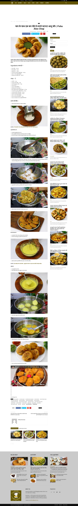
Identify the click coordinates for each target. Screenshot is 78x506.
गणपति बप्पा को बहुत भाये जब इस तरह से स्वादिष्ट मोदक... (61, 475)
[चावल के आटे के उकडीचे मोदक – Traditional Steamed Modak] (58, 461)
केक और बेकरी (52, 156)
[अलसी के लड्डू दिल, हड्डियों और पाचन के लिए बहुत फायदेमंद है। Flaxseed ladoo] (58, 62)
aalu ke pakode (16, 399)
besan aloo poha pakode (29, 400)
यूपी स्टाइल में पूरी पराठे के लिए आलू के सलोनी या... (58, 75)
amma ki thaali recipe (43, 399)
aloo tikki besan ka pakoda (29, 399)
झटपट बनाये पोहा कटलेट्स (29, 404)
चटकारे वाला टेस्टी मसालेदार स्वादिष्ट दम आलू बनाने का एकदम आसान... (57, 229)
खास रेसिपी (19, 2)
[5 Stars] (11, 394)
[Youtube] (66, 0)
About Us (26, 0)
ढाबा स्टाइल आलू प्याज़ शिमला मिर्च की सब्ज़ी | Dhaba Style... (42, 480)
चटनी (33, 2)
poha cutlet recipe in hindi (38, 401)
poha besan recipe (30, 401)
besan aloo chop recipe (14, 400)
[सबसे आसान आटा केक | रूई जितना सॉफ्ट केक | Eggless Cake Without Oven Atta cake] (58, 149)
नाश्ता (25, 2)
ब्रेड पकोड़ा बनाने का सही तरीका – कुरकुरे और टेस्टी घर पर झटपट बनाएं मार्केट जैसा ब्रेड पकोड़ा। (28, 263)
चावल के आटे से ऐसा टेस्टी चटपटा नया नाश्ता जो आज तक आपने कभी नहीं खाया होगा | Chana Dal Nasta (29, 440)
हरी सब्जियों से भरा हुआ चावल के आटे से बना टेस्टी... (58, 184)
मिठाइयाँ (41, 2)
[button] (66, 3)
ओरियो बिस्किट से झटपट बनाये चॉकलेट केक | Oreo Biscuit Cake (22, 475)
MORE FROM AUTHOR (23, 428)
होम (16, 2)
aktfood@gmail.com (34, 500)
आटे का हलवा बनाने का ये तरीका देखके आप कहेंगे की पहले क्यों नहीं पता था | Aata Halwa (19, 414)
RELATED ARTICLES (14, 428)
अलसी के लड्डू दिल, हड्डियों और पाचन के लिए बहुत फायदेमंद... (58, 54)
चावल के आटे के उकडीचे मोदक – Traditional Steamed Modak (58, 468)
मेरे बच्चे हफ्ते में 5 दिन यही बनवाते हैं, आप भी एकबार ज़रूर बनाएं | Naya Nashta (26, 127)
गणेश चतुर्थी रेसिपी (52, 466)
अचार (29, 2)
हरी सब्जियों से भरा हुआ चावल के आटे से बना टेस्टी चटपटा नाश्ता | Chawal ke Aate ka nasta (41, 440)
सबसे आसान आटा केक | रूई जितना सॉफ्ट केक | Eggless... (58, 141)
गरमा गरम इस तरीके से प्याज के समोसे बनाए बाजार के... (58, 206)
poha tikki (19, 404)
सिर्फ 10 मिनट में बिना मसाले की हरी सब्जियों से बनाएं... (58, 251)
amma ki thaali (36, 399)
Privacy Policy (30, 0)
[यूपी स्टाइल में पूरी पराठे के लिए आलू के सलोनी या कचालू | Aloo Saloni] (58, 83)
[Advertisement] (39, 12)
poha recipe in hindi (14, 404)
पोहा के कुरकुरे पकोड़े (35, 404)
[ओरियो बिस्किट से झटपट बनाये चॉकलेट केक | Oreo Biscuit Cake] (13, 476)
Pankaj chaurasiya (33, 31)
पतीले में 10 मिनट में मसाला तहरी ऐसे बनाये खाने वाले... (57, 119)
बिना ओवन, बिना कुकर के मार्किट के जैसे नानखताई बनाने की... (22, 480)
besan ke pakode (36, 400)
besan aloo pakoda (22, 400)
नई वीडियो (47, 2)
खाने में (51, 134)
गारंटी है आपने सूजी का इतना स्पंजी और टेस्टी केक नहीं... (18, 468)
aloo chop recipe (22, 399)
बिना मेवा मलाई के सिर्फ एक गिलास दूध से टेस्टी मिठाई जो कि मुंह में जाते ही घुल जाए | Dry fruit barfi (39, 414)
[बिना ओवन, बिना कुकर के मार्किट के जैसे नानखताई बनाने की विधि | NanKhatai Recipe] (13, 481)
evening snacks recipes (14, 401)
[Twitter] (65, 0)
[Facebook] (61, 0)
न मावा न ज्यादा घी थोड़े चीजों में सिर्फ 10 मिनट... (61, 480)
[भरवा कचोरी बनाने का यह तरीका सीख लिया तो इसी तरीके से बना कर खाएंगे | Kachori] (16, 435)
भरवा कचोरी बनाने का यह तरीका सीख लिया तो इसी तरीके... (58, 97)
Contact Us (22, 0)
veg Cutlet (23, 404)
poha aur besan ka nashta (23, 401)
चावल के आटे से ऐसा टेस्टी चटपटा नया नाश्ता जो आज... (57, 162)
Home (12, 21)
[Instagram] (63, 0)
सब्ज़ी (37, 2)
